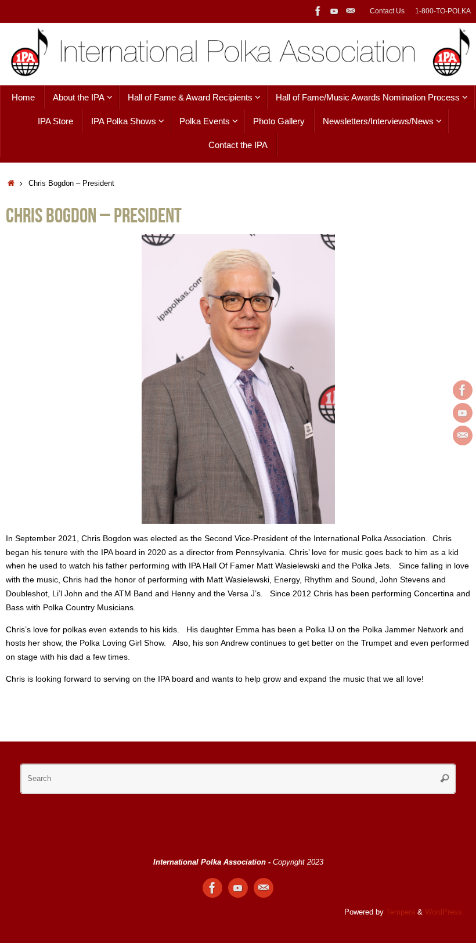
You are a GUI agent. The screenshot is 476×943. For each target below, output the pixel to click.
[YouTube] (334, 11)
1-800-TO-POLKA (443, 11)
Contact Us (387, 11)
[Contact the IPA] (350, 11)
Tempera (400, 912)
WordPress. (444, 912)
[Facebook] (318, 11)
